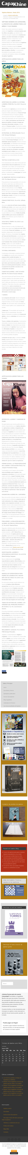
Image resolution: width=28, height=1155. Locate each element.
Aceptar (14, 1151)
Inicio (5, 687)
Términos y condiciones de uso (12, 1122)
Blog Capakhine (8, 700)
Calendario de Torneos (9, 703)
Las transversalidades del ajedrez (12, 706)
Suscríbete (6, 1111)
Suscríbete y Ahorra (9, 690)
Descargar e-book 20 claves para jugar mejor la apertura (12, 1118)
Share (4, 671)
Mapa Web (6, 1129)
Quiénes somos (7, 1108)
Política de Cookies (8, 1126)
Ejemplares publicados (9, 693)
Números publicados (13, 15)
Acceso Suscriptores (9, 696)
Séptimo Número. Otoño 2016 (11, 12)
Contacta (6, 1132)
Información (14, 1153)
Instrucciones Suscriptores (10, 1114)
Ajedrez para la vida (18, 547)
